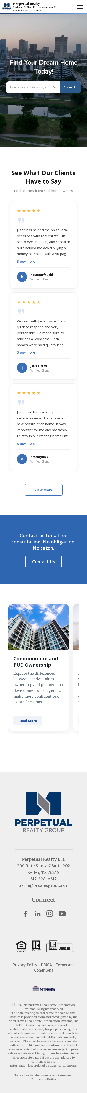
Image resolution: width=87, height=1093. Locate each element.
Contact (37, 10)
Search (70, 87)
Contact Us (43, 561)
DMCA (46, 965)
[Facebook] (25, 913)
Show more (26, 261)
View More (43, 489)
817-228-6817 (43, 879)
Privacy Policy (25, 965)
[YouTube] (62, 913)
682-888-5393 (21, 10)
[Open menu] (80, 7)
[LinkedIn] (37, 913)
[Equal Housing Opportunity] (43, 946)
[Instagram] (50, 913)
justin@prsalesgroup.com (43, 885)
